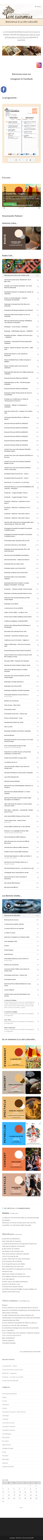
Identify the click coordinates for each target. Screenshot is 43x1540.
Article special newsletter (9, 1394)
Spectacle (5, 1463)
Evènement (5, 1404)
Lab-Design (5, 1415)
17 (3, 1495)
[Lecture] (9, 265)
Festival (4, 1408)
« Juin (20, 1507)
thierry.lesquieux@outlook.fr (11, 1335)
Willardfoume (8, 1234)
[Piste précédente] (16, 266)
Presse (4, 1452)
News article (5, 1437)
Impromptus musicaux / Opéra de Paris (14, 1412)
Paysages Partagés (7, 1448)
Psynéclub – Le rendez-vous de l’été (12, 1377)
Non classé (5, 1441)
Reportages (5, 1459)
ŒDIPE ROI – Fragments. (9, 1373)
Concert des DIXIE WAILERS (10, 1380)
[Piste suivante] (19, 266)
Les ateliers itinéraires (8, 1430)
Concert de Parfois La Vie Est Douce (12, 1370)
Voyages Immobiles (8, 1466)
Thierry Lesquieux (10, 1300)
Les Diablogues (6, 1434)
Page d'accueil (6, 1445)
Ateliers (4, 1397)
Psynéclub (5, 1456)
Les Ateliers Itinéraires (8, 1426)
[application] (21, 266)
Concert (4, 1401)
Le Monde (5, 1419)
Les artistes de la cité (8, 1423)
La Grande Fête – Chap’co (13, 193)
